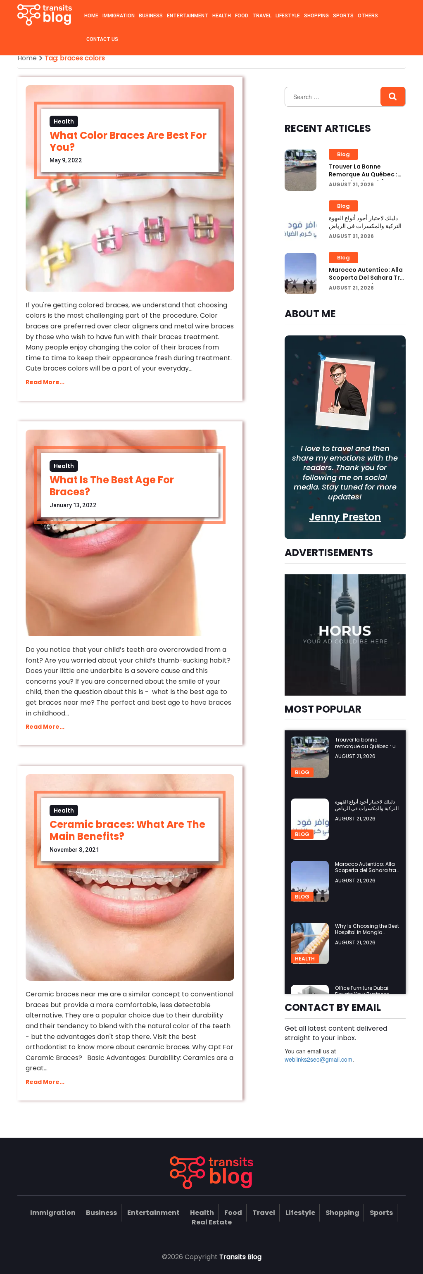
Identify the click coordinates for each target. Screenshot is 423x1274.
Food (241, 16)
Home (91, 16)
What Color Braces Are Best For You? (128, 141)
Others (368, 16)
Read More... (45, 382)
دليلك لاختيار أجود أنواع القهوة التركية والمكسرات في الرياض (365, 222)
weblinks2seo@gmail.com (318, 1059)
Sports (343, 16)
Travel (261, 16)
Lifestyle (288, 16)
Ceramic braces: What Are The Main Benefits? (127, 830)
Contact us (102, 39)
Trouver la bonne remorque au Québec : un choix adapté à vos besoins (363, 178)
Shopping (316, 16)
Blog (343, 154)
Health (221, 16)
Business (151, 16)
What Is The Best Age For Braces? (112, 486)
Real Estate (212, 1222)
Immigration (118, 16)
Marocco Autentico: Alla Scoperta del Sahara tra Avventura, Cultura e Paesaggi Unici (366, 282)
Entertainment (187, 16)
